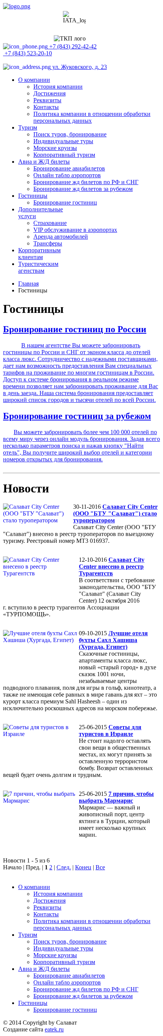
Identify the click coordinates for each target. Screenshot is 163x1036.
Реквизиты (47, 100)
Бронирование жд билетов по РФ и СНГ (85, 182)
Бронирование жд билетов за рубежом (83, 189)
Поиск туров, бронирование (70, 134)
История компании (58, 86)
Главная (28, 283)
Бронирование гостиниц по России (74, 329)
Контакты (46, 107)
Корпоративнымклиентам (39, 253)
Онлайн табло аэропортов (67, 175)
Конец (83, 867)
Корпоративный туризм (64, 155)
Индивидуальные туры (63, 141)
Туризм (27, 127)
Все (100, 867)
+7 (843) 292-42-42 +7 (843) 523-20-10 (50, 49)
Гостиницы (32, 195)
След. (63, 867)
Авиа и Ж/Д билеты (44, 161)
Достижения (49, 93)
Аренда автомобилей (60, 236)
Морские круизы (55, 148)
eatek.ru (54, 1029)
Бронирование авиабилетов (69, 168)
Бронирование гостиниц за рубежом (77, 416)
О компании (34, 80)
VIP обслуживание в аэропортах (75, 230)
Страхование (50, 223)
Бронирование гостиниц (65, 202)
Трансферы (47, 243)
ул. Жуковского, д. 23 (79, 67)
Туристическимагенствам (38, 267)
